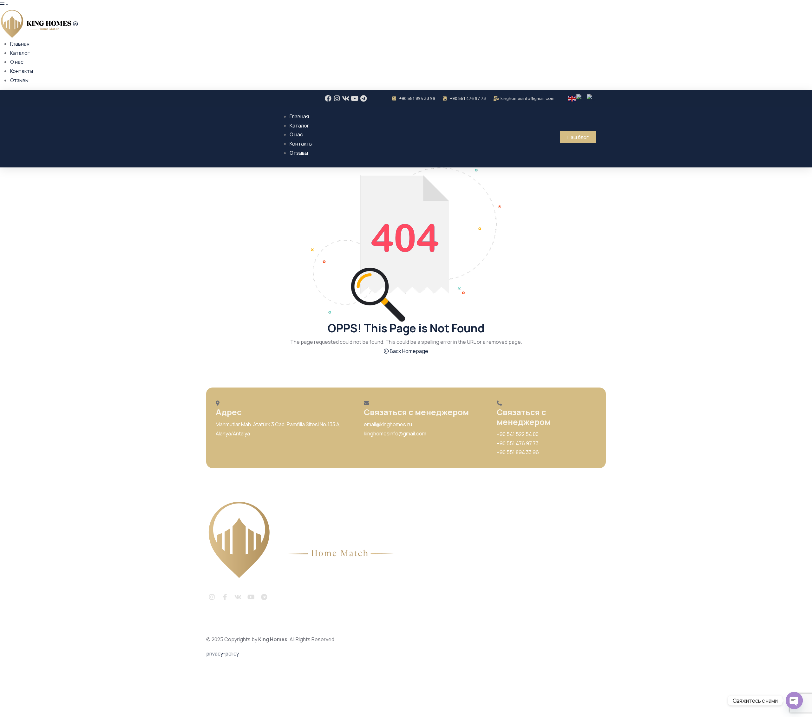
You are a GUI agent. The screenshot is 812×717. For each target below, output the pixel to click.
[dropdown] (4, 4)
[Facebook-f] (225, 597)
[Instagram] (337, 98)
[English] (572, 98)
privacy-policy (222, 653)
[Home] (304, 540)
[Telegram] (363, 98)
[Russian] (581, 98)
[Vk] (346, 98)
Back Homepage (408, 351)
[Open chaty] (794, 700)
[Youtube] (354, 98)
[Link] (277, 597)
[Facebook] (328, 98)
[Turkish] (591, 98)
